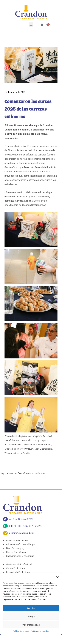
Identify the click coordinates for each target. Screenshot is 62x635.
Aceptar (31, 608)
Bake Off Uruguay (15, 547)
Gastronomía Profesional (19, 564)
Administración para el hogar (21, 544)
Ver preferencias (31, 624)
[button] (57, 577)
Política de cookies (21, 631)
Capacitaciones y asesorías (20, 555)
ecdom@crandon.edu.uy (21, 532)
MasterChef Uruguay (17, 551)
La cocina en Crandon (17, 540)
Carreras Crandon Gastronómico (26, 473)
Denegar (31, 616)
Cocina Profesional (15, 568)
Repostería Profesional (18, 572)
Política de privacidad (40, 631)
